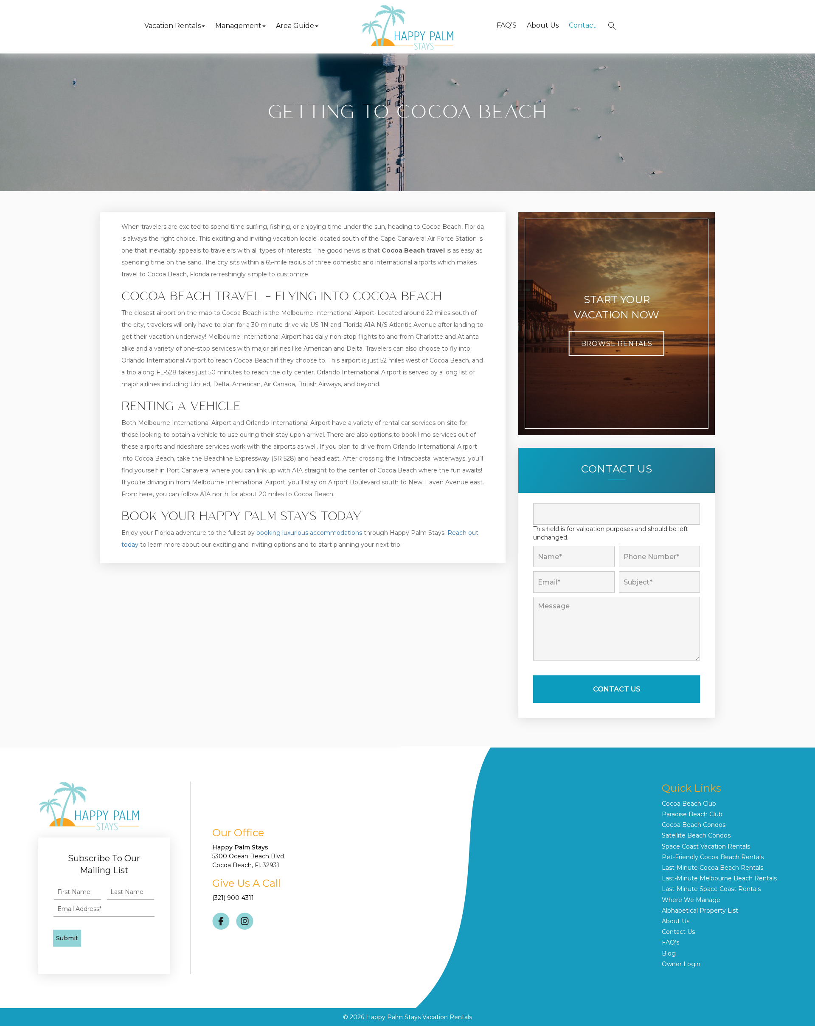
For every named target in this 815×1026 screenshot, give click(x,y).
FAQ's (670, 942)
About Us (543, 25)
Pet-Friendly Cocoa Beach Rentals (713, 857)
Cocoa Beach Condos (693, 825)
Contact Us (678, 932)
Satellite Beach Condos (696, 835)
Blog (669, 953)
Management (238, 26)
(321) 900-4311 (233, 898)
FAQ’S (507, 25)
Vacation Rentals (172, 26)
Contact (582, 25)
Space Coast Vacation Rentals (706, 846)
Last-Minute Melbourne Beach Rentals (719, 878)
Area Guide (295, 26)
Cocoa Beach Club (689, 803)
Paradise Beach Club (692, 814)
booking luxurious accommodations (309, 533)
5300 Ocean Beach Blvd (248, 856)
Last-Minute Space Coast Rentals (711, 889)
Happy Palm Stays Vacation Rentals (419, 1017)
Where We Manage (691, 900)
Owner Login (681, 964)
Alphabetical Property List (700, 910)
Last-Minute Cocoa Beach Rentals (712, 867)
